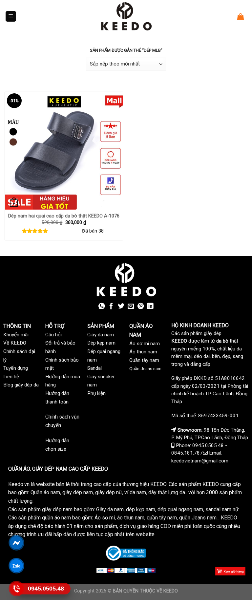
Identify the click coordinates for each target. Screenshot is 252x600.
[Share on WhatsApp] (101, 306)
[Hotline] (16, 588)
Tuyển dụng (15, 368)
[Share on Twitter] (121, 306)
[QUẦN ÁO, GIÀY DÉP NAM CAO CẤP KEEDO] (126, 16)
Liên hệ (11, 377)
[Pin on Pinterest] (140, 306)
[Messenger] (16, 543)
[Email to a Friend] (131, 306)
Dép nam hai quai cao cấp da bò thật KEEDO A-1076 (63, 216)
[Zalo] (16, 566)
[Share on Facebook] (111, 306)
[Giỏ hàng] (240, 16)
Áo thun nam (143, 352)
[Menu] (11, 16)
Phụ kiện (96, 393)
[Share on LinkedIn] (150, 306)
